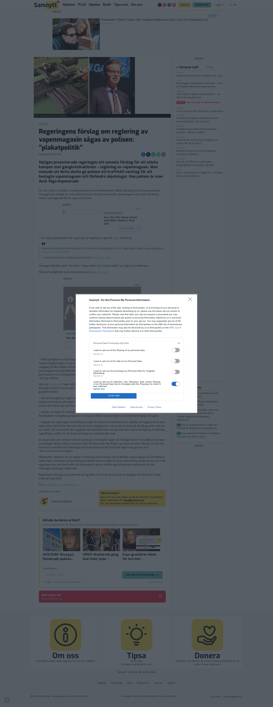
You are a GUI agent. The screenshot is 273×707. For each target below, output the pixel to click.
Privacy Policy (154, 407)
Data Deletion (118, 407)
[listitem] (136, 343)
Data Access (136, 407)
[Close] (191, 300)
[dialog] (136, 353)
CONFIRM (114, 396)
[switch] (176, 350)
